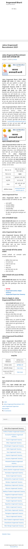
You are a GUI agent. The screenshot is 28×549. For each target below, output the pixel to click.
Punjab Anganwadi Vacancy (14, 501)
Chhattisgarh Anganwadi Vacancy (14, 446)
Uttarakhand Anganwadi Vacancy (14, 522)
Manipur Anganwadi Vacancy (14, 482)
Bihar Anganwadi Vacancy (14, 443)
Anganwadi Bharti (14, 2)
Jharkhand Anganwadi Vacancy (14, 466)
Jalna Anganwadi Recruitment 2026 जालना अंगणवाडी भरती (14, 56)
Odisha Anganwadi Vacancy (14, 497)
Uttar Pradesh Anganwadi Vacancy (14, 519)
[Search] (23, 419)
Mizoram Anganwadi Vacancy (14, 488)
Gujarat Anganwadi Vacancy (14, 455)
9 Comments (7, 410)
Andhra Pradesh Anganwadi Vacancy (14, 431)
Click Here (20, 368)
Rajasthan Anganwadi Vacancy (14, 504)
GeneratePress (14, 546)
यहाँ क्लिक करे (20, 365)
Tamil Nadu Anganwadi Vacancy (14, 510)
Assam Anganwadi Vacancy (14, 439)
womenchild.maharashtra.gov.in (16, 121)
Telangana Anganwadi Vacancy (14, 513)
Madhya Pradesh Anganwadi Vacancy (14, 491)
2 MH (5, 402)
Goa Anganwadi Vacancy (14, 452)
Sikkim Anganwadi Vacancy (14, 507)
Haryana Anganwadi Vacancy (14, 458)
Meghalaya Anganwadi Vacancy (14, 485)
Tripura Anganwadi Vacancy (14, 516)
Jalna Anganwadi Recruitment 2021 (14, 404)
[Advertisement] (14, 26)
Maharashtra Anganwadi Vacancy (14, 479)
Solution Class (6, 534)
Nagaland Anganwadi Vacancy (14, 494)
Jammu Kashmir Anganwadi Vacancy (14, 469)
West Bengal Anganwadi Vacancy (14, 526)
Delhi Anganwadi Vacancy (14, 449)
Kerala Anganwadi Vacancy (14, 476)
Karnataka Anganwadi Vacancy (14, 472)
